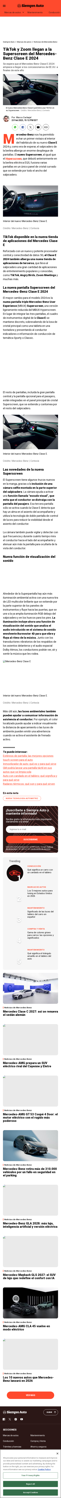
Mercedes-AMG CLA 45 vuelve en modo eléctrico (26, 1327)
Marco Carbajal (23, 117)
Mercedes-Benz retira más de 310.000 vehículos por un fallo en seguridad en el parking (30, 1172)
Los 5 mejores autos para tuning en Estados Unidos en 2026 (40, 893)
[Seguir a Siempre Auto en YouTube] (22, 1419)
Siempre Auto (9, 42)
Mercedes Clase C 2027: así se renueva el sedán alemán (30, 1013)
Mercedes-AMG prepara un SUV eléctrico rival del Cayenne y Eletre (27, 1064)
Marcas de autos (12, 12)
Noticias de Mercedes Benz (45, 42)
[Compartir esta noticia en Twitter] (30, 127)
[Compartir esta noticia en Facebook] (23, 127)
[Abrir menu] (4, 6)
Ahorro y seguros (38, 1447)
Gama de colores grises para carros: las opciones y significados (40, 935)
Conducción (34, 866)
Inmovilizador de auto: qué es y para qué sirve (29, 763)
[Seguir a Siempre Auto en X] (10, 1419)
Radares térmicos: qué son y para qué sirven (29, 783)
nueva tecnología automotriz (22, 798)
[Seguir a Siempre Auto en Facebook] (4, 1419)
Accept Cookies (30, 1492)
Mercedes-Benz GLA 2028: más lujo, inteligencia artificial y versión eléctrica (30, 1225)
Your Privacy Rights (30, 1475)
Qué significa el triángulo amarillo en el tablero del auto (39, 956)
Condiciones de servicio (40, 849)
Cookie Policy (44, 1469)
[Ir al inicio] (15, 1412)
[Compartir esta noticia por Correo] (38, 127)
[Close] (57, 1453)
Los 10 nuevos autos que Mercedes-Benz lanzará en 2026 (28, 1379)
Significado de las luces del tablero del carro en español (40, 914)
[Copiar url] (46, 127)
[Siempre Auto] (30, 5)
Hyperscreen (14, 158)
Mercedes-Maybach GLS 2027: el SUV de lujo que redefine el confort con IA (29, 1276)
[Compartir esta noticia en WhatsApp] (15, 127)
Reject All (30, 1484)
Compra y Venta (36, 929)
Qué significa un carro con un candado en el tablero (40, 871)
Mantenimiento (35, 12)
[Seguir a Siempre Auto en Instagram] (16, 1419)
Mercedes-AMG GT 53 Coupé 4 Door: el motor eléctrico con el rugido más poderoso (30, 1117)
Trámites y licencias (12, 1447)
